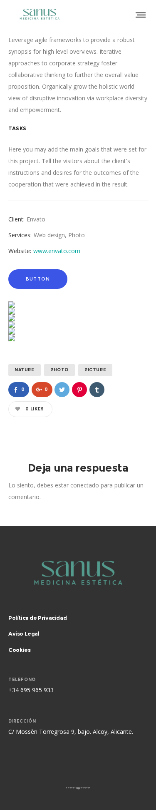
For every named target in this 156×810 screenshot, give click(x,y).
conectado (84, 485)
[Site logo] (39, 14)
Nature (25, 370)
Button (38, 279)
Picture (95, 370)
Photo (59, 370)
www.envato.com (56, 251)
